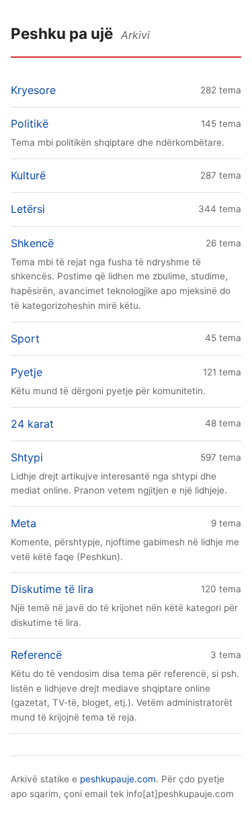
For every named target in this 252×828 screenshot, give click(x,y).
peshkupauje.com (118, 779)
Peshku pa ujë (62, 33)
